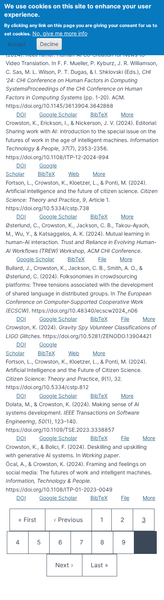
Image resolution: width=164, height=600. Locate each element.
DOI (21, 114)
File (102, 259)
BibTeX (99, 114)
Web (73, 174)
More (127, 114)
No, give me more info (59, 33)
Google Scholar (58, 114)
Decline (49, 44)
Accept (17, 44)
